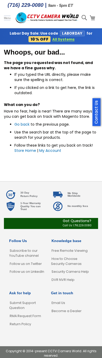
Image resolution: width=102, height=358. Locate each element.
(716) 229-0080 (25, 5)
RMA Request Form (25, 316)
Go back (22, 124)
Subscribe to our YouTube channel (24, 253)
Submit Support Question (22, 305)
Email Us (58, 303)
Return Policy (20, 324)
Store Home (25, 150)
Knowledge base (66, 241)
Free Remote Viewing (70, 250)
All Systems (63, 39)
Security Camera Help (70, 271)
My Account (50, 150)
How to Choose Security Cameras (66, 261)
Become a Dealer (67, 311)
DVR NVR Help (63, 279)
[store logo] (47, 18)
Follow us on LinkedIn (27, 271)
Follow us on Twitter (26, 263)
